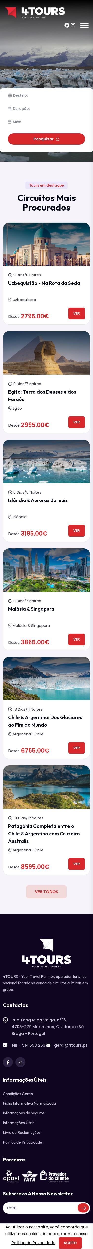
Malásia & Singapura (31, 609)
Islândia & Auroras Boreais (38, 500)
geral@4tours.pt (70, 1045)
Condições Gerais (18, 1093)
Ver (76, 313)
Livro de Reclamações (22, 1132)
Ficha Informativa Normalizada (29, 1103)
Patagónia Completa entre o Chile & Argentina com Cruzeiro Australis (44, 833)
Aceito (70, 1242)
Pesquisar (44, 139)
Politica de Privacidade (33, 1243)
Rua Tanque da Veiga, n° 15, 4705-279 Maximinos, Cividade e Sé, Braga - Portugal (48, 1026)
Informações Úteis (18, 1122)
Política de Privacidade (22, 1142)
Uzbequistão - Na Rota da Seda (44, 283)
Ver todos (46, 891)
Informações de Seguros (24, 1112)
